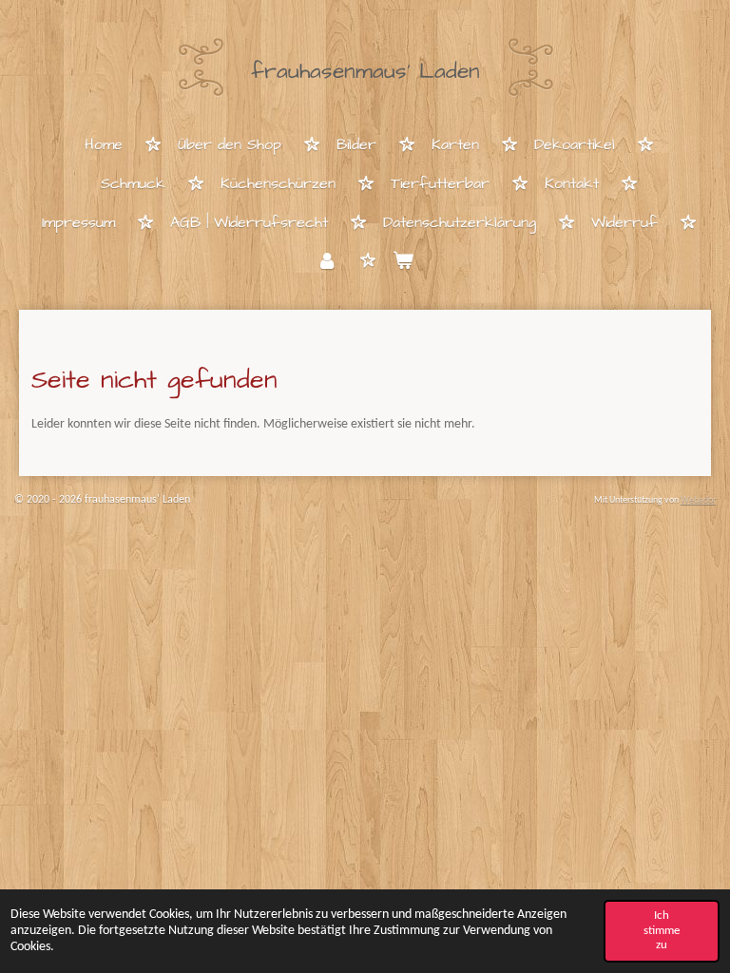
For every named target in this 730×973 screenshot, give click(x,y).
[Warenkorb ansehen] (403, 261)
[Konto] (327, 261)
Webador (698, 500)
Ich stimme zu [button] (662, 930)
